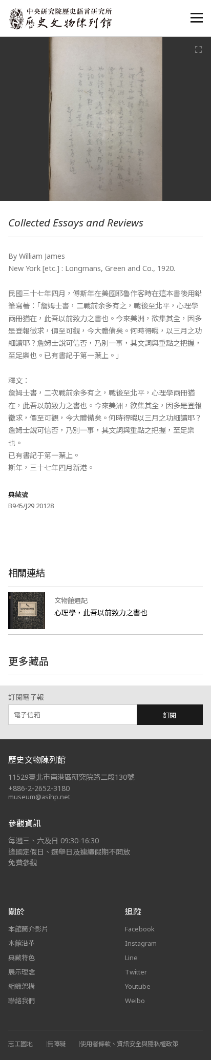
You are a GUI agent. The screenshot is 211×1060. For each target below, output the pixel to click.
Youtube (138, 986)
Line (131, 957)
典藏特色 (21, 957)
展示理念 (21, 971)
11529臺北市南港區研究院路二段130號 (71, 777)
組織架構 (21, 986)
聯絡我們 (21, 1000)
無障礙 (56, 1044)
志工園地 (20, 1044)
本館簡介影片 (28, 928)
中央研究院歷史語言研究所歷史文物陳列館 (60, 19)
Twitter (136, 971)
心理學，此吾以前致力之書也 (100, 612)
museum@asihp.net (39, 796)
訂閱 (169, 715)
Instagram (141, 943)
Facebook (140, 928)
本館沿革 (21, 943)
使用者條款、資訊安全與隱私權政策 (129, 1044)
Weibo (135, 1000)
